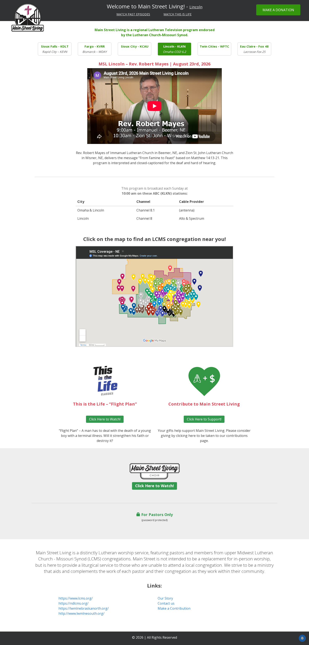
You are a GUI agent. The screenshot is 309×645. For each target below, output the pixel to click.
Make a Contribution (174, 608)
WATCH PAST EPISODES (133, 14)
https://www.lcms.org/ (75, 598)
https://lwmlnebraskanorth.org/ (83, 608)
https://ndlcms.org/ (73, 603)
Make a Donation (278, 10)
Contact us (166, 603)
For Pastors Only (156, 514)
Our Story (165, 598)
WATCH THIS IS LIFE (177, 14)
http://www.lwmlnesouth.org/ (81, 613)
